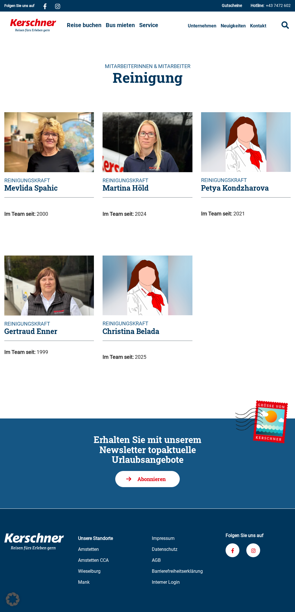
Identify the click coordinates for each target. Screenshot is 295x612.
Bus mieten (120, 25)
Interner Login (166, 582)
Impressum (163, 538)
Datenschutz (164, 549)
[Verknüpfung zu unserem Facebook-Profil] (44, 5)
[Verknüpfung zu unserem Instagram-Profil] (57, 5)
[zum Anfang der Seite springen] (283, 600)
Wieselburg (89, 571)
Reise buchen (84, 25)
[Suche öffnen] (285, 25)
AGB (156, 560)
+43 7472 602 (271, 5)
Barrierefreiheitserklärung (177, 571)
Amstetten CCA (93, 560)
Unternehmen (202, 26)
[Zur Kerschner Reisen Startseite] (36, 25)
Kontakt (258, 26)
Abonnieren (151, 479)
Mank (84, 582)
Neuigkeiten (233, 26)
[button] (12, 599)
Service (148, 25)
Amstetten (88, 549)
